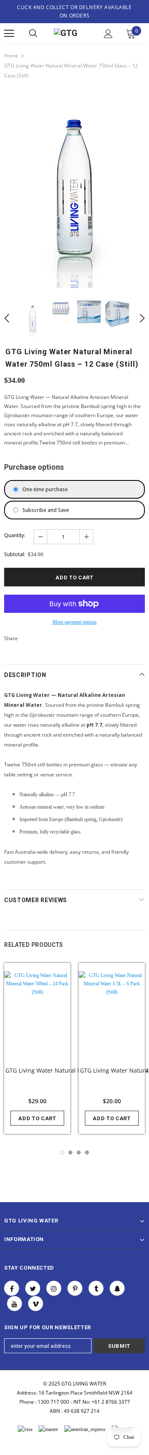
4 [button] (87, 1152)
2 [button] (70, 1152)
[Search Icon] (33, 33)
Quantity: (14, 535)
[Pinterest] (74, 1288)
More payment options (75, 622)
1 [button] (62, 1152)
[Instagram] (53, 1288)
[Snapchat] (117, 1288)
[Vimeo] (35, 1303)
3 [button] (79, 1152)
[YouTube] (14, 1303)
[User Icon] (108, 33)
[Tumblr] (96, 1288)
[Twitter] (32, 1288)
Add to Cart (37, 1118)
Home (11, 55)
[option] (74, 189)
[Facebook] (11, 1288)
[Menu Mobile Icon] (9, 33)
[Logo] (71, 33)
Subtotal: (14, 554)
